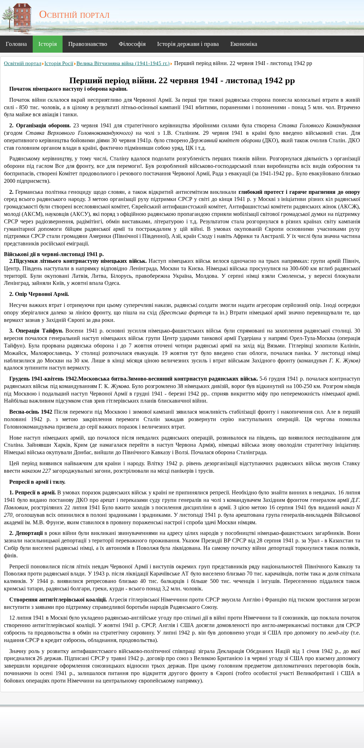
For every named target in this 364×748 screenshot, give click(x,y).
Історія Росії (58, 63)
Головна (16, 44)
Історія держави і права (188, 44)
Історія (47, 44)
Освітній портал (22, 63)
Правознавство (87, 44)
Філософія (132, 44)
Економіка (243, 44)
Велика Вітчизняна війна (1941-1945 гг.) (123, 63)
